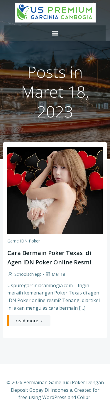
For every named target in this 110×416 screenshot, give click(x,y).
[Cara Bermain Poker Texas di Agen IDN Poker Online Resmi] (55, 190)
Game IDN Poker (23, 241)
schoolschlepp (28, 274)
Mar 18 (58, 274)
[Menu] (55, 33)
